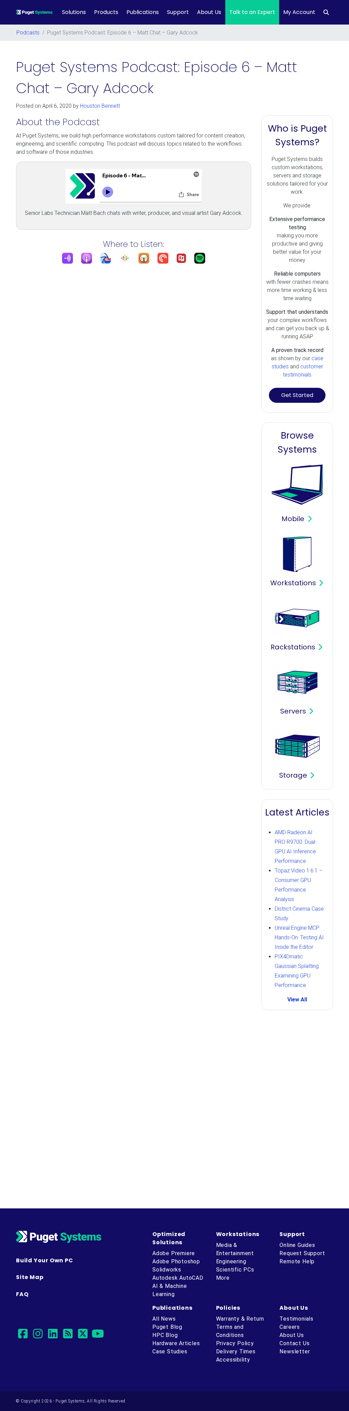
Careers (289, 1327)
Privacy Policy (235, 1343)
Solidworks (166, 1269)
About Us (209, 12)
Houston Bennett (100, 106)
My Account (299, 12)
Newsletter (294, 1351)
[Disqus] (174, 1110)
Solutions (74, 12)
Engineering (231, 1261)
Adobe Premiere (173, 1253)
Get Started (297, 395)
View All (297, 999)
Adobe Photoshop (176, 1261)
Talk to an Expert (252, 12)
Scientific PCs (235, 1269)
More (223, 1278)
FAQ (22, 1294)
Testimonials (296, 1319)
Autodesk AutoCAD (177, 1278)
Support (178, 12)
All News (164, 1319)
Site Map (29, 1277)
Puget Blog (167, 1327)
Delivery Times (236, 1351)
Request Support (302, 1253)
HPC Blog (165, 1335)
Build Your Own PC (44, 1260)
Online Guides (297, 1245)
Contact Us (294, 1343)
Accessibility (233, 1359)
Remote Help (297, 1261)
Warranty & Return (240, 1319)
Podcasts (28, 32)
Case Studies (169, 1351)
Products (106, 12)
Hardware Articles (176, 1343)
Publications (142, 12)
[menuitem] (326, 12)
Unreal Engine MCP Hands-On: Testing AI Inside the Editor (299, 937)
